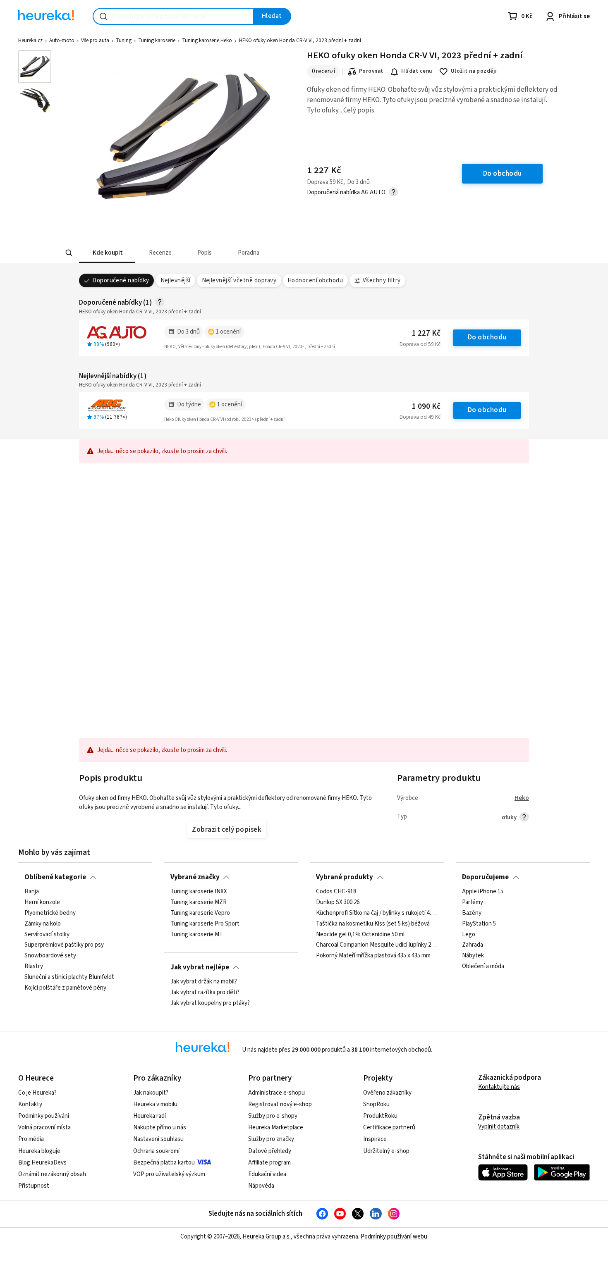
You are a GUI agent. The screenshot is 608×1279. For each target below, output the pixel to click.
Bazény (471, 913)
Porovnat (371, 71)
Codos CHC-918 (336, 892)
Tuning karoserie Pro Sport (204, 924)
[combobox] (173, 16)
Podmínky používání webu (394, 1236)
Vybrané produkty (344, 877)
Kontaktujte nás (499, 1087)
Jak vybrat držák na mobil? (203, 982)
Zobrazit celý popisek (226, 830)
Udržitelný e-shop (386, 1151)
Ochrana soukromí (156, 1151)
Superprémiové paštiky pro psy (64, 945)
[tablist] (243, 253)
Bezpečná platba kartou (164, 1162)
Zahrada (472, 945)
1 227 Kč (426, 333)
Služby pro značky (271, 1139)
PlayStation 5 (479, 924)
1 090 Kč (426, 406)
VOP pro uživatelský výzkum (169, 1174)
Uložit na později (474, 71)
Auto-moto (61, 40)
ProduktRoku (380, 1116)
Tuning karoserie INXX (198, 892)
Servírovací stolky (46, 935)
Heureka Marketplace (275, 1127)
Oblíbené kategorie (55, 877)
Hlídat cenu (416, 71)
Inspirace (375, 1139)
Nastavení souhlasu (158, 1139)
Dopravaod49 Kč (420, 417)
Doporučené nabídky (120, 280)
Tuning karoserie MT (196, 935)
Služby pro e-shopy (272, 1116)
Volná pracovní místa (44, 1127)
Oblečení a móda (483, 966)
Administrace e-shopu (276, 1092)
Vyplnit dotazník (498, 1126)
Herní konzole (42, 902)
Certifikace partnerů (389, 1127)
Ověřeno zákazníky (387, 1092)
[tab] (107, 253)
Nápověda (261, 1185)
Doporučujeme (485, 877)
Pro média (31, 1139)
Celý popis (358, 110)
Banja (31, 892)
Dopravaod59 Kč (420, 344)
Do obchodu (487, 337)
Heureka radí (149, 1116)
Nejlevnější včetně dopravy (239, 280)
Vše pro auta (95, 40)
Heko (522, 798)
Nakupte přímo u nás (159, 1127)
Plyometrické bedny (50, 913)
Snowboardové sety (50, 956)
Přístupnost (33, 1185)
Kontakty (30, 1104)
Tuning (124, 40)
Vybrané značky (195, 877)
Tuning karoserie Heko (207, 40)
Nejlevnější (175, 280)
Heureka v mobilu (155, 1104)
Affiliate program (269, 1162)
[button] (107, 253)
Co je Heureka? (37, 1092)
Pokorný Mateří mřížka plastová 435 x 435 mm (373, 956)
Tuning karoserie (156, 40)
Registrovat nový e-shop (280, 1104)
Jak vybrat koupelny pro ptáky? (210, 1003)
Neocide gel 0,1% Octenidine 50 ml (360, 935)
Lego (468, 935)
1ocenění (228, 331)
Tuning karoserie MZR (198, 902)
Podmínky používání (43, 1116)
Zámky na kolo (42, 924)
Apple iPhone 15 (482, 892)
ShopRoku (376, 1104)
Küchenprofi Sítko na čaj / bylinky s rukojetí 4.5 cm (377, 913)
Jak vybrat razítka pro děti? (204, 992)
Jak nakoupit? (150, 1092)
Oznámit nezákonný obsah (52, 1174)
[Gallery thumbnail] (35, 66)
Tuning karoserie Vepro (200, 913)
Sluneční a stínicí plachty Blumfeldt (69, 977)
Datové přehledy (269, 1151)
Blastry (33, 966)
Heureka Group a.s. (266, 1236)
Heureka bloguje (39, 1151)
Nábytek (473, 956)
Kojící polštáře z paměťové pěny (65, 988)
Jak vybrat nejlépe (199, 967)
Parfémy (472, 902)
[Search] (69, 252)
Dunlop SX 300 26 (337, 902)
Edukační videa (267, 1174)
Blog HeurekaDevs (42, 1162)
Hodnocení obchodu (315, 280)
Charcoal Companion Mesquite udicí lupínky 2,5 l (377, 945)
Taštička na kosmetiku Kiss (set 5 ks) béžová (373, 924)
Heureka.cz (30, 40)
